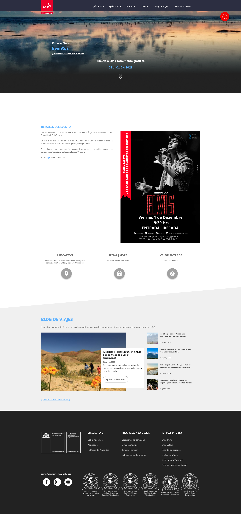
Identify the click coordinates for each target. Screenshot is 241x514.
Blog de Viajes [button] (161, 6)
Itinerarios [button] (130, 6)
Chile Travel (167, 439)
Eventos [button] (145, 6)
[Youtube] (68, 481)
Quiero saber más (115, 379)
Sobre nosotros (95, 439)
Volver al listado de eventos (68, 53)
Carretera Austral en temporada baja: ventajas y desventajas (176, 350)
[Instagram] (57, 481)
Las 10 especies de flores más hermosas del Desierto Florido (173, 335)
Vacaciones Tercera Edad (133, 439)
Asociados (93, 444)
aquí (48, 157)
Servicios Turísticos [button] (183, 6)
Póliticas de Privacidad (98, 449)
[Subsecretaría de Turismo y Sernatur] (61, 442)
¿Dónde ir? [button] (97, 6)
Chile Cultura (167, 444)
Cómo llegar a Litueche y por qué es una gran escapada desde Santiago (175, 365)
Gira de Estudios (130, 444)
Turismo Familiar (130, 449)
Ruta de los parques (171, 449)
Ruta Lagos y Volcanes (172, 459)
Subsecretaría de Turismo (134, 454)
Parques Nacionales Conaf (174, 464)
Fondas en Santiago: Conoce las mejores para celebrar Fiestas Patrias (176, 381)
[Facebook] (46, 481)
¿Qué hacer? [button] (114, 6)
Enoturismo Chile (170, 454)
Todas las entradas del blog (56, 399)
